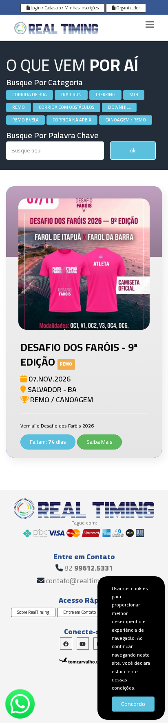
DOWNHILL (119, 107)
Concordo (133, 704)
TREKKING (105, 94)
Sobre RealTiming (33, 612)
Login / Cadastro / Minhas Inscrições (64, 8)
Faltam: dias (48, 441)
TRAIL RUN (71, 94)
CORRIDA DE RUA (29, 94)
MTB (133, 94)
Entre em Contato (79, 612)
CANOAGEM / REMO (125, 120)
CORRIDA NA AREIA (72, 120)
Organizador (127, 8)
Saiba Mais (99, 441)
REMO (18, 107)
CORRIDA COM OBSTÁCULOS (66, 107)
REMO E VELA (25, 120)
